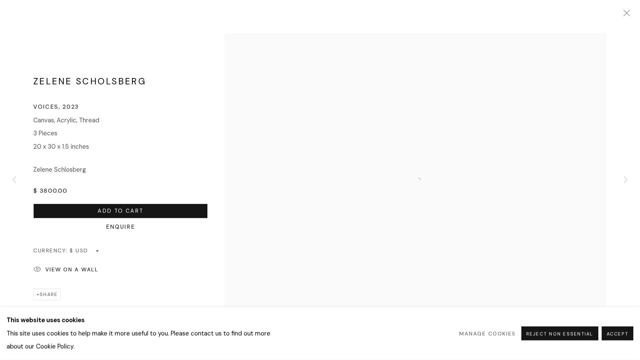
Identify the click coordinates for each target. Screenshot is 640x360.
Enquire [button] (120, 226)
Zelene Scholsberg (89, 81)
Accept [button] (617, 334)
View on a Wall (72, 269)
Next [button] (625, 180)
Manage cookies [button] (487, 333)
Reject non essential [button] (559, 334)
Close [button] (625, 15)
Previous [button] (14, 180)
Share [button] (49, 294)
